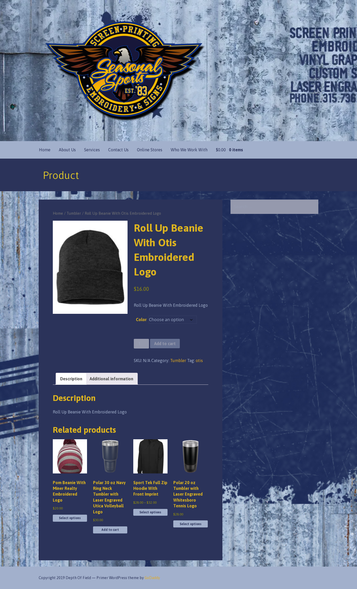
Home (44, 149)
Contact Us (118, 149)
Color (141, 319)
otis (199, 360)
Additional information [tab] (111, 378)
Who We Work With (189, 149)
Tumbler (74, 213)
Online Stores (149, 149)
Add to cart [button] (110, 530)
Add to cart (165, 343)
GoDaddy (152, 578)
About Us (67, 149)
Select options (70, 518)
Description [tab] (71, 378)
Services (92, 149)
